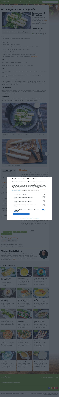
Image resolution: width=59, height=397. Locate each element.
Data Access (29, 218)
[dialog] (29, 198)
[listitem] (29, 194)
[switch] (43, 197)
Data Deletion (23, 218)
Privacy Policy (36, 218)
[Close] (49, 179)
